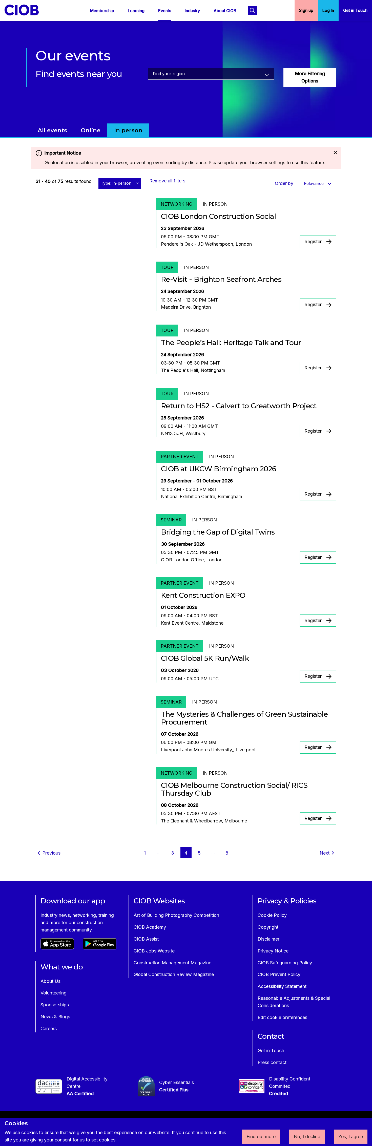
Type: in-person (117, 183)
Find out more (261, 1136)
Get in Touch (355, 10)
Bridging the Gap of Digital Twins (218, 532)
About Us (50, 981)
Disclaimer (268, 939)
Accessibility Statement (282, 986)
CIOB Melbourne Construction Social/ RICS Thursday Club (234, 789)
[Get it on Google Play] (99, 947)
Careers (48, 1028)
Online (90, 130)
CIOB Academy (150, 927)
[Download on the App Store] (57, 947)
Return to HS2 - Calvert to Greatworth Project (239, 405)
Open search (252, 10)
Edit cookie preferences (282, 1017)
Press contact (272, 1062)
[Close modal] (335, 153)
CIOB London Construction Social (218, 216)
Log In (328, 10)
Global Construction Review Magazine (174, 974)
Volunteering (53, 992)
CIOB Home (25, 10)
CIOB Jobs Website (154, 950)
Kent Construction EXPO (203, 595)
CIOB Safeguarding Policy (285, 962)
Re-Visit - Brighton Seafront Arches (221, 279)
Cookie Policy (272, 915)
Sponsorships (54, 1004)
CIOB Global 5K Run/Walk (205, 658)
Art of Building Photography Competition (176, 915)
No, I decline (307, 1136)
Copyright (268, 927)
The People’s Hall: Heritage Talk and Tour (231, 342)
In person (128, 130)
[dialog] (186, 1132)
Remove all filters (167, 180)
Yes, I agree (350, 1136)
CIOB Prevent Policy (279, 974)
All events (52, 130)
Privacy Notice (273, 950)
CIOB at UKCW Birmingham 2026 (218, 468)
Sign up (306, 10)
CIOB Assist (146, 939)
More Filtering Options (310, 77)
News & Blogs (55, 1016)
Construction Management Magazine (172, 962)
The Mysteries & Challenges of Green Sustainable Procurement (244, 718)
